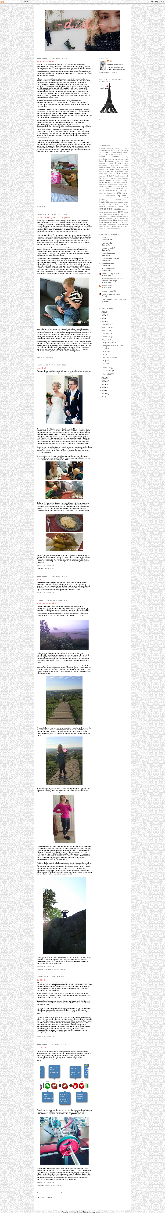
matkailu (125, 186)
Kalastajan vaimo (108, 253)
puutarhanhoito (110, 200)
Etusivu (64, 1193)
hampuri (120, 159)
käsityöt (125, 180)
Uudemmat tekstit (43, 1193)
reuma (116, 204)
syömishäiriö (112, 216)
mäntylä (125, 190)
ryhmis (121, 206)
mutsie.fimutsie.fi (108, 248)
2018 (103, 315)
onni (118, 192)
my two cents (118, 190)
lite (127, 184)
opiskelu (125, 193)
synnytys (126, 214)
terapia (101, 218)
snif (127, 209)
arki (119, 150)
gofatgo (125, 157)
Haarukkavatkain (108, 263)
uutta (119, 220)
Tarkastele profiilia (108, 73)
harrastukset (109, 161)
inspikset (101, 169)
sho (127, 206)
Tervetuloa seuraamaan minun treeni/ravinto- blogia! (113, 280)
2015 (103, 378)
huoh (39, 579)
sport (120, 211)
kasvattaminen (119, 171)
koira (101, 178)
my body (105, 190)
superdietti (109, 214)
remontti (110, 204)
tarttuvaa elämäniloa (46, 603)
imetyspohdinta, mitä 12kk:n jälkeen (54, 217)
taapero (119, 216)
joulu (107, 169)
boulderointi (49, 969)
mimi (107, 188)
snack (123, 209)
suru (121, 214)
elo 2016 (106, 334)
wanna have (116, 226)
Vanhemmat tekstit (85, 1193)
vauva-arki (102, 224)
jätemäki (63, 969)
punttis (53, 1185)
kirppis (126, 176)
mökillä (101, 193)
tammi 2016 (107, 374)
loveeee (108, 186)
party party (121, 196)
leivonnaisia (103, 184)
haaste (114, 159)
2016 (103, 321)
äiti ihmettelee (116, 228)
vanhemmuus (115, 222)
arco (115, 150)
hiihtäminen (102, 163)
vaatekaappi (125, 220)
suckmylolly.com (76, 1212)
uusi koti (113, 220)
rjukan (126, 204)
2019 (103, 312)
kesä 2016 (107, 337)
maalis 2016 (107, 371)
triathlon (122, 218)
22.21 (41, 592)
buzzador (102, 154)
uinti (109, 220)
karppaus (110, 171)
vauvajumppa (112, 224)
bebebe (114, 153)
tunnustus (102, 220)
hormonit (110, 163)
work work (124, 226)
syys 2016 (107, 330)
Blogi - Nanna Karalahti (110, 258)
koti (115, 178)
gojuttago (103, 159)
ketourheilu (102, 176)
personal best (103, 198)
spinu (115, 212)
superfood (116, 214)
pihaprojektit (113, 198)
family (120, 154)
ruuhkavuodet (112, 206)
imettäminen (120, 167)
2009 (103, 397)
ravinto (126, 202)
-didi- (82, 26)
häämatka (125, 165)
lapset (112, 182)
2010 (103, 394)
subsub (126, 212)
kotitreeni (125, 178)
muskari (126, 188)
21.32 (41, 565)
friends (56, 969)
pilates (120, 198)
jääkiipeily (102, 171)
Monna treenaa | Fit (109, 291)
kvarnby (118, 180)
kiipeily (47, 1185)
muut (100, 190)
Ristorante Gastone (44, 456)
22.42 (41, 207)
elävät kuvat (113, 154)
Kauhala (126, 171)
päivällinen (125, 200)
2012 (103, 387)
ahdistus (103, 150)
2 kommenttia (49, 207)
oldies (109, 193)
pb (127, 195)
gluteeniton (114, 157)
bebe (109, 153)
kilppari (122, 176)
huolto (118, 163)
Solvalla (102, 212)
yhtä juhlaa (102, 228)
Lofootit (101, 186)
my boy (110, 190)
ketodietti (117, 173)
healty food (119, 161)
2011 (103, 390)
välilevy (101, 226)
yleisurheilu (109, 228)
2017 (103, 318)
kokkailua (108, 178)
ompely (113, 193)
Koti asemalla (107, 243)
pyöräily (118, 200)
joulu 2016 (107, 324)
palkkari (101, 195)
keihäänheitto (103, 173)
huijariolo (41, 980)
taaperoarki (125, 216)
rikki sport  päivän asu (113, 148)
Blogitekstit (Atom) (47, 1197)
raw (100, 204)
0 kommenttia (48, 357)
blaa (118, 153)
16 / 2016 (41, 1047)
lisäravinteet (122, 184)
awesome (103, 153)
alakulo (110, 150)
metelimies (102, 188)
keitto (110, 173)
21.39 (41, 966)
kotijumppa (120, 178)
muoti (118, 188)
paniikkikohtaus (110, 195)
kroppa (101, 180)
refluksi (104, 204)
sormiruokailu (109, 212)
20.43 (41, 1182)
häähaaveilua (103, 165)
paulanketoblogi (108, 286)
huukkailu (125, 163)
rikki (121, 204)
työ (106, 220)
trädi (127, 218)
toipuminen (109, 218)
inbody (126, 167)
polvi (124, 198)
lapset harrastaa (119, 182)
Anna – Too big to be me (111, 274)
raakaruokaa (113, 202)
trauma (116, 218)
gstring (110, 159)
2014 (103, 381)
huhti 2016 (107, 368)
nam (105, 193)
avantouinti (124, 150)
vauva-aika (124, 222)
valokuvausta (104, 222)
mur (122, 189)
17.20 (41, 1036)
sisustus (117, 209)
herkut (126, 161)
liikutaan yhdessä (113, 184)
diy (107, 155)
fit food (126, 154)
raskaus (120, 202)
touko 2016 (107, 340)
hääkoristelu (115, 165)
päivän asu (104, 202)
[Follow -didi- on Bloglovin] (108, 113)
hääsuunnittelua (104, 167)
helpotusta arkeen (45, 61)
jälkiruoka (119, 169)
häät (113, 167)
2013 (103, 384)
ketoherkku (125, 173)
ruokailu (102, 206)
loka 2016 (106, 327)
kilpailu (117, 176)
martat (120, 186)
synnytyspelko (103, 216)
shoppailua (105, 208)
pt (127, 198)
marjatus (115, 186)
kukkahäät (42, 368)
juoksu (112, 169)
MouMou (105, 238)
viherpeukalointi (123, 224)
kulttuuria (110, 180)
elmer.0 (100, 1212)
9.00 (40, 357)
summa (59, 1185)
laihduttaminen (104, 183)
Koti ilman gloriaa (108, 268)
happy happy (49, 568)
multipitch (112, 188)
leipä (126, 182)
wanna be (107, 226)
